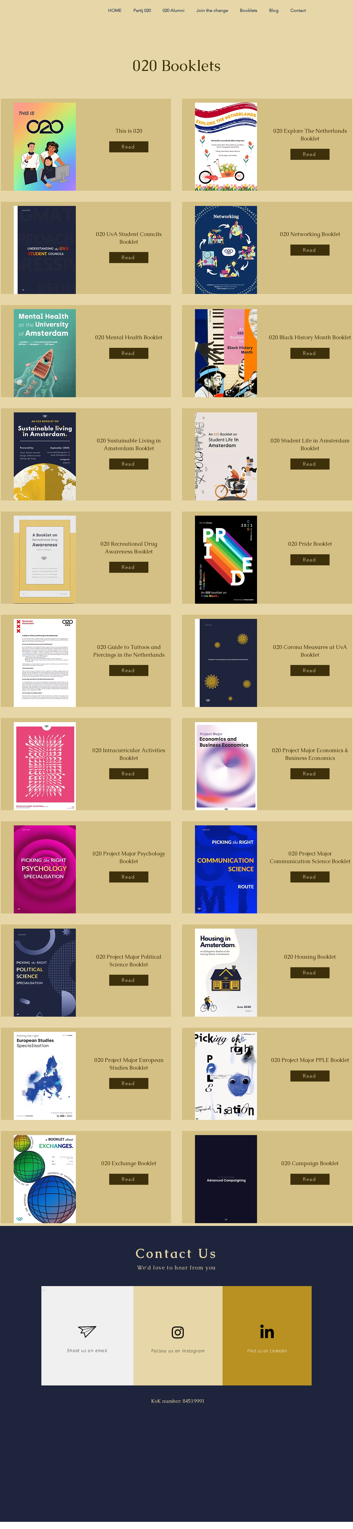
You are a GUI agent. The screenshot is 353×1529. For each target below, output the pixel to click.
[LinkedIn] (267, 1332)
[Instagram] (178, 1332)
